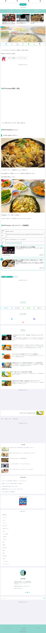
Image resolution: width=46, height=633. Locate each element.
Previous (0, 19)
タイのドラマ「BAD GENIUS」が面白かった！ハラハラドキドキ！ (14, 480)
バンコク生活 (3, 547)
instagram (16, 586)
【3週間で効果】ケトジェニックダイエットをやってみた (12, 489)
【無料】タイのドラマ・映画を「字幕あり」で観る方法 (11, 483)
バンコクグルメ (9, 276)
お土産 (4, 558)
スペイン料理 (5, 533)
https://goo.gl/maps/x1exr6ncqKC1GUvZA (14, 242)
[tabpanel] (9, 19)
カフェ (4, 531)
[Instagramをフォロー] (34, 319)
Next (45, 19)
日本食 (4, 544)
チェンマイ (5, 517)
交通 (3, 550)
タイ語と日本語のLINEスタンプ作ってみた (9, 486)
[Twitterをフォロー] (12, 319)
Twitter (19, 586)
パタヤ (4, 520)
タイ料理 (3, 276)
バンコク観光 (3, 555)
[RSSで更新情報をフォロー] (23, 322)
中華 (3, 542)
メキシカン (5, 539)
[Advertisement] (23, 74)
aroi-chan (23, 578)
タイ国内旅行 (3, 514)
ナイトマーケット (6, 564)
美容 (3, 553)
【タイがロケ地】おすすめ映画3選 (7, 491)
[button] (44, 598)
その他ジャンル (5, 528)
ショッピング (5, 561)
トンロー (15, 276)
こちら (21, 588)
